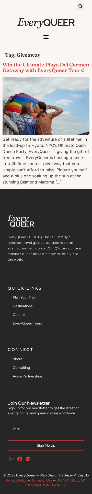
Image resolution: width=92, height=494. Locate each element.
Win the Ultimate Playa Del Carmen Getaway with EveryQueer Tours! (46, 67)
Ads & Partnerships (27, 376)
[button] (80, 6)
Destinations (22, 306)
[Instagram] (11, 459)
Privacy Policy (16, 480)
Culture (19, 314)
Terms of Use (41, 480)
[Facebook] (19, 459)
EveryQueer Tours (27, 323)
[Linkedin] (28, 459)
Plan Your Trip (24, 297)
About (17, 359)
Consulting (21, 367)
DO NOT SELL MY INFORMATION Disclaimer (55, 483)
